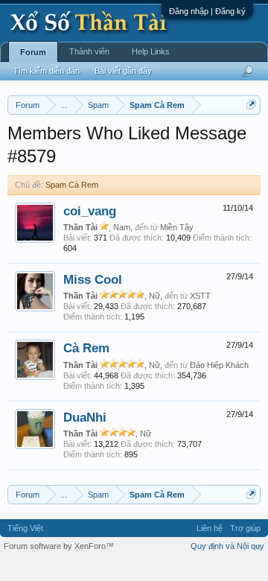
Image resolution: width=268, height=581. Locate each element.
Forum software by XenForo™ (59, 546)
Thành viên (89, 51)
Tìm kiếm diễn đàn (46, 70)
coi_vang (89, 210)
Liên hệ (210, 528)
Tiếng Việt (25, 528)
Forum (33, 52)
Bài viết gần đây (123, 70)
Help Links (151, 51)
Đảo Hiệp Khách (219, 365)
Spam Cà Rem (71, 184)
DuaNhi (84, 417)
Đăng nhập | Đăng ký (207, 11)
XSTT (200, 295)
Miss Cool (92, 279)
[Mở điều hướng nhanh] (251, 104)
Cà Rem (86, 347)
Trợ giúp (245, 528)
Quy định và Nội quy (227, 546)
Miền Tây (177, 227)
